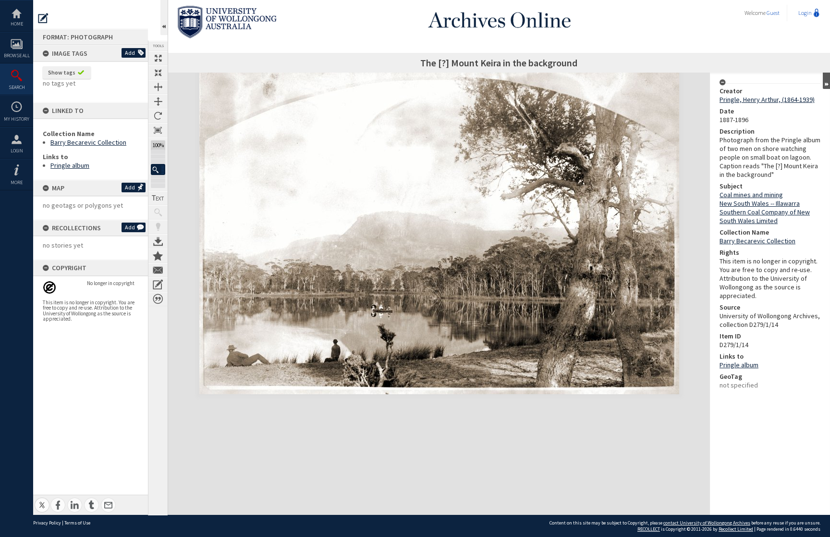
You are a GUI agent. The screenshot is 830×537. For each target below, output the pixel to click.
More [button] (17, 182)
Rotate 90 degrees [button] (158, 116)
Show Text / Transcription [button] (158, 198)
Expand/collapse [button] (826, 81)
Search (17, 87)
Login (17, 151)
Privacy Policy (47, 523)
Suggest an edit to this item (43, 18)
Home (17, 24)
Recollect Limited (736, 529)
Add (130, 52)
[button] (158, 169)
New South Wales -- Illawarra (760, 203)
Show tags (61, 72)
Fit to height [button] (158, 101)
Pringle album (69, 165)
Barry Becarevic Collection (88, 142)
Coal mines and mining (751, 194)
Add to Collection (158, 256)
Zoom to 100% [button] (158, 130)
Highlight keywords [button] (158, 227)
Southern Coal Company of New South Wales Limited (765, 216)
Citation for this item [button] (158, 299)
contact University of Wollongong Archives (706, 523)
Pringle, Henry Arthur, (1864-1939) (767, 99)
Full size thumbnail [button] (158, 58)
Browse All (17, 55)
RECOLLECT (648, 529)
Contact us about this (158, 270)
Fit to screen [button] (158, 72)
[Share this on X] (42, 500)
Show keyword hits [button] (158, 212)
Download (158, 241)
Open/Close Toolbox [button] (164, 17)
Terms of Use (77, 523)
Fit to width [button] (158, 87)
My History (16, 119)
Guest (773, 12)
